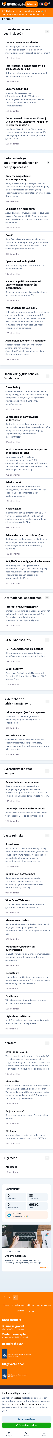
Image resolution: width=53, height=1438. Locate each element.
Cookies (20, 1311)
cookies (17, 1397)
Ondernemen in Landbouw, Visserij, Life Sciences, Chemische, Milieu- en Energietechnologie (26, 122)
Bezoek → (44, 1267)
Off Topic (10, 1131)
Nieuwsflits (12, 1081)
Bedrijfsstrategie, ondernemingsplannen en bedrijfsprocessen (21, 162)
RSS (32, 1311)
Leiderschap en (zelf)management (25, 712)
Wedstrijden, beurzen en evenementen (20, 948)
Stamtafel (10, 1043)
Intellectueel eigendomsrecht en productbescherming (25, 67)
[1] (42, 4)
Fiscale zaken (13, 508)
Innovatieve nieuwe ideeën (21, 42)
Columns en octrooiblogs (20, 874)
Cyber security (14, 668)
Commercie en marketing (20, 208)
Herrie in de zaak (15, 735)
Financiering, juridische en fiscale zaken (21, 376)
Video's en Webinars (17, 900)
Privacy (6, 1305)
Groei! (9, 235)
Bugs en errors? (14, 1111)
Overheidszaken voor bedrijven (18, 771)
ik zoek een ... (13, 844)
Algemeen (10, 1158)
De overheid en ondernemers (22, 782)
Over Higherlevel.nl (16, 1052)
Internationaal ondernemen (23, 598)
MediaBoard (12, 973)
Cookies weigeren (26, 1418)
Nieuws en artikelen (17, 920)
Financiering (12, 387)
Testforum (11, 996)
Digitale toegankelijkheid (23, 1305)
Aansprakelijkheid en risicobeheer (25, 340)
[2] (46, 4)
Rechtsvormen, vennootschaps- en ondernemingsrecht (26, 451)
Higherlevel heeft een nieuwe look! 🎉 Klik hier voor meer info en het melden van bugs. (24, 13)
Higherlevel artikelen (18, 1016)
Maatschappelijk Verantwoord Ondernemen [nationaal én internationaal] (23, 285)
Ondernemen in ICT (16, 88)
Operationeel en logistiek (20, 261)
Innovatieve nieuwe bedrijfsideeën (17, 31)
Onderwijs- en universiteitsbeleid (25, 808)
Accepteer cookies (28, 1425)
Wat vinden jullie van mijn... (21, 307)
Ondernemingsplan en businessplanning (18, 177)
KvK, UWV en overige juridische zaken (27, 561)
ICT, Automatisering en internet (24, 648)
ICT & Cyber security (17, 640)
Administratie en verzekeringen (24, 535)
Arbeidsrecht (13, 482)
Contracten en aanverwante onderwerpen (21, 418)
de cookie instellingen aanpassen (23, 1404)
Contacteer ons (44, 1305)
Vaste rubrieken (14, 835)
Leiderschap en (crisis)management (17, 701)
